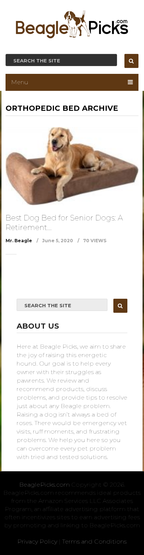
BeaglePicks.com (44, 484)
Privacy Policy (37, 541)
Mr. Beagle (19, 240)
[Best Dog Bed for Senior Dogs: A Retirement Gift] (72, 166)
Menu (19, 82)
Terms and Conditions (94, 541)
